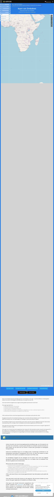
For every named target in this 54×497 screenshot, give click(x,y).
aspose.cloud (33, 12)
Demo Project (31, 392)
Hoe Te (13, 437)
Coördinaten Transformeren (32, 388)
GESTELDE (17, 437)
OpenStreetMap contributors (45, 385)
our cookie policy (45, 488)
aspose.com (27, 12)
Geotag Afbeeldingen (43, 388)
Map (13, 4)
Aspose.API (20, 484)
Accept (43, 490)
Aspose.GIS (51, 385)
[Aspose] (7, 1)
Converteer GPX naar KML (20, 388)
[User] (52, 1)
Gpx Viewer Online (10, 388)
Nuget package (22, 392)
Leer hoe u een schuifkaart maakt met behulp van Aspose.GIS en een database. (27, 5)
